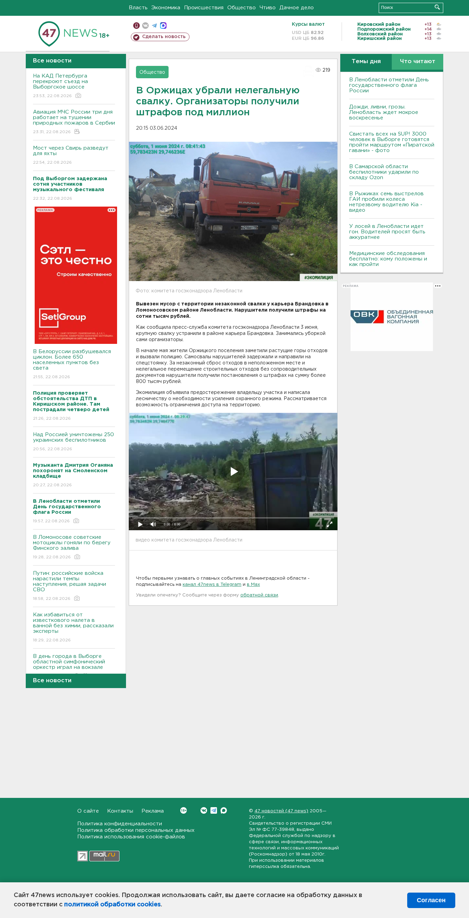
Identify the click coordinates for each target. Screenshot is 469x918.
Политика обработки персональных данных (136, 830)
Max (223, 810)
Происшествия (204, 7)
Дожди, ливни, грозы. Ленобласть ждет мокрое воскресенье (383, 112)
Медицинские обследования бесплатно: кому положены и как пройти (388, 259)
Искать (437, 7)
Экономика (165, 7)
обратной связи (259, 595)
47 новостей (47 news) (281, 811)
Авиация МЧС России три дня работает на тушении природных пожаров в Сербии (74, 122)
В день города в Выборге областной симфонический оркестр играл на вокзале (69, 666)
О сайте (88, 811)
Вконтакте (204, 810)
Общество (241, 7)
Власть (138, 7)
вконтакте (145, 25)
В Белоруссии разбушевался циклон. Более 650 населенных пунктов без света (72, 364)
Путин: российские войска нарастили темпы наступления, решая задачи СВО (69, 586)
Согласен (431, 900)
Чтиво (268, 7)
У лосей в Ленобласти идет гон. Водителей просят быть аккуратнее (387, 232)
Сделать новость (164, 37)
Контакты (120, 811)
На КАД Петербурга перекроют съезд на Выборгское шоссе (60, 86)
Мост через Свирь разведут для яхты (70, 155)
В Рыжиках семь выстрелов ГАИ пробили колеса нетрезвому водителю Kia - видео (386, 201)
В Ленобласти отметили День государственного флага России (389, 85)
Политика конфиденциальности (119, 824)
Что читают (417, 61)
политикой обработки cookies (112, 904)
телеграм (154, 25)
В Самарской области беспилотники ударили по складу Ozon (384, 172)
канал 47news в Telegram (212, 584)
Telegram (213, 810)
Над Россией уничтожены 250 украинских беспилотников (73, 441)
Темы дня (366, 61)
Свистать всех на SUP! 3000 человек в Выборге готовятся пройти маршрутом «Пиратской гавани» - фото (391, 142)
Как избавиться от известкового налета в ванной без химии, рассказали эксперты (73, 627)
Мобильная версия (136, 25)
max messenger (163, 25)
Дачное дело (296, 7)
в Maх (253, 584)
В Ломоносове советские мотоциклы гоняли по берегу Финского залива (72, 547)
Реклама (152, 811)
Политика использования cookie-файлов (131, 837)
